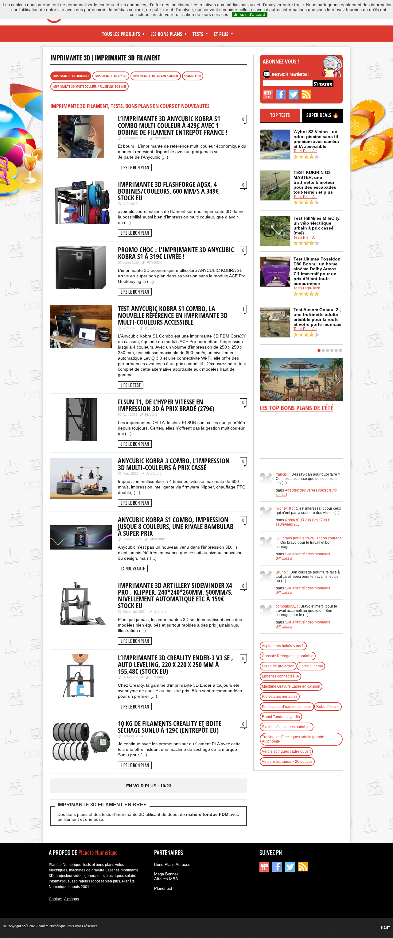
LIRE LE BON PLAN (135, 167)
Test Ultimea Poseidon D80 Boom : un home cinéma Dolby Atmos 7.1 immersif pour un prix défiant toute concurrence (317, 271)
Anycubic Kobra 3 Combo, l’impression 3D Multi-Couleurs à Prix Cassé (174, 464)
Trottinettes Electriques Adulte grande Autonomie (293, 739)
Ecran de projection (278, 666)
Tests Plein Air (305, 151)
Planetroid (163, 888)
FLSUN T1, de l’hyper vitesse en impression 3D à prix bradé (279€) (166, 405)
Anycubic (162, 138)
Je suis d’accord (249, 14)
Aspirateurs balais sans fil (283, 646)
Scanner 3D (192, 76)
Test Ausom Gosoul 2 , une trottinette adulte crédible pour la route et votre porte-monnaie (317, 317)
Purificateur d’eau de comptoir (287, 706)
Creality (157, 677)
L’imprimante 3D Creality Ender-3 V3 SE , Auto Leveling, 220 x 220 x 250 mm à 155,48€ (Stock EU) (175, 664)
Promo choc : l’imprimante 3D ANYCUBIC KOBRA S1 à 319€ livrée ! (176, 253)
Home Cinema (311, 666)
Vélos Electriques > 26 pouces (287, 761)
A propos (71, 899)
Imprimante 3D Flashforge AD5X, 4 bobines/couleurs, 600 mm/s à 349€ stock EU (168, 190)
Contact (55, 899)
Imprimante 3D (70, 57)
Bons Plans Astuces (172, 864)
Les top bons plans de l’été (296, 407)
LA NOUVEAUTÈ (133, 568)
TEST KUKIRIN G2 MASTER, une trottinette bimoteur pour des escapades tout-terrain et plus (315, 182)
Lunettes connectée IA (280, 676)
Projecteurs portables (280, 696)
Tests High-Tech (307, 288)
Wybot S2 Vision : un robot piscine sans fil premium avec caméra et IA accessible (316, 139)
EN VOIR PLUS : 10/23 (148, 785)
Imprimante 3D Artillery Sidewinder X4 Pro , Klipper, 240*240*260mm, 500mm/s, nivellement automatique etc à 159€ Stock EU (175, 595)
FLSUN (151, 414)
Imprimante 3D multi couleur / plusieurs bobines (89, 86)
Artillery (160, 611)
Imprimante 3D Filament (127, 57)
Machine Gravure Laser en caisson (291, 686)
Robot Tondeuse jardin (281, 717)
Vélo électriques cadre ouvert (286, 751)
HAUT (385, 928)
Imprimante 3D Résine (111, 76)
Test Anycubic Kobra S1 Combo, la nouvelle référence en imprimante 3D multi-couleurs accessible (173, 315)
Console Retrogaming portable (287, 656)
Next (337, 383)
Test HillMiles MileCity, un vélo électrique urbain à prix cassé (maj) (317, 225)
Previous (265, 383)
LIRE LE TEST (131, 385)
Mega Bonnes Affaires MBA (166, 876)
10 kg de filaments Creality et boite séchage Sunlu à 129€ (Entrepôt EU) (169, 727)
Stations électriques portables (286, 727)
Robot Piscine (328, 706)
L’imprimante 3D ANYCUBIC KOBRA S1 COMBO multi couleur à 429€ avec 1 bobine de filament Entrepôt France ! (173, 125)
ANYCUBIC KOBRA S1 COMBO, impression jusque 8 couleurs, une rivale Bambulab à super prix (175, 526)
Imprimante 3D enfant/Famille (156, 76)
